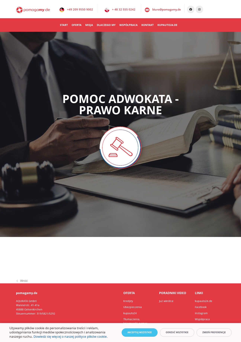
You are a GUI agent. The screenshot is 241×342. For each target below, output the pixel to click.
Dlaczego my (106, 25)
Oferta (77, 25)
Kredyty (128, 301)
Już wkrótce (166, 301)
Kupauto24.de (167, 25)
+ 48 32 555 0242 (123, 9)
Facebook (201, 307)
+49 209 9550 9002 (80, 9)
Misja (89, 25)
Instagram (201, 313)
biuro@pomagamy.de (166, 9)
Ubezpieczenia (132, 307)
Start (64, 25)
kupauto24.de (203, 301)
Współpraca (128, 25)
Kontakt (147, 25)
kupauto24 (130, 313)
